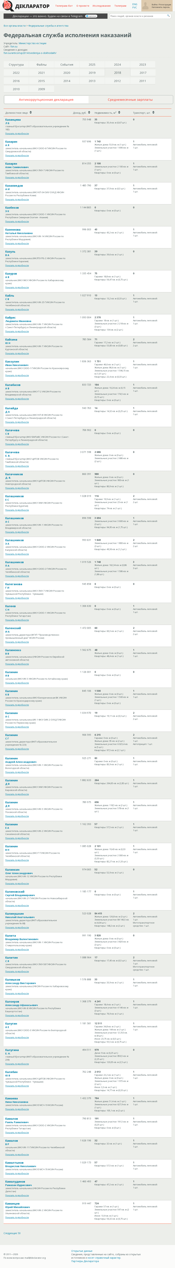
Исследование (102, 5)
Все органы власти (15, 25)
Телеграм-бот (64, 5)
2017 (143, 73)
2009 (41, 89)
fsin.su (13, 46)
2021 (41, 73)
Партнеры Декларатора (85, 1261)
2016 (16, 81)
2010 (16, 89)
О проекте (82, 5)
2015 (41, 81)
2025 (92, 64)
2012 (117, 81)
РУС (134, 7)
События (66, 64)
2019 (92, 73)
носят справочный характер (104, 1257)
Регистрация (165, 4)
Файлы (42, 64)
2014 (66, 81)
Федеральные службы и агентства (48, 25)
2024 (117, 64)
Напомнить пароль (161, 7)
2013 (92, 81)
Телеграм (120, 5)
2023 (142, 64)
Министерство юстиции (32, 43)
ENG (134, 4)
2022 (16, 73)
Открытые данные (81, 1250)
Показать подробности (17, 133)
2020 (66, 73)
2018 (117, 73)
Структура (16, 64)
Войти (155, 4)
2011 (142, 81)
